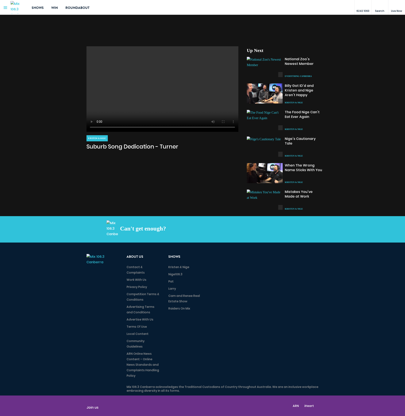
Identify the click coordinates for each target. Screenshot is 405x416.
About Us (135, 256)
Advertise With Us (140, 319)
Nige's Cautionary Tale (300, 141)
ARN (296, 406)
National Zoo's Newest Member (299, 61)
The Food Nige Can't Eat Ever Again (302, 114)
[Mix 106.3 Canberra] (18, 7)
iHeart (309, 406)
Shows (38, 7)
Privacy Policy (137, 287)
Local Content (137, 334)
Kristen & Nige (178, 267)
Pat (171, 281)
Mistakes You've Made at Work (299, 194)
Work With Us (136, 280)
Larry (172, 288)
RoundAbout (77, 7)
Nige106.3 (175, 274)
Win (54, 7)
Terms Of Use (137, 327)
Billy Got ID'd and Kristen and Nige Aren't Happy (299, 90)
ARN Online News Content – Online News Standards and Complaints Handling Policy (143, 365)
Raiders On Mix (179, 308)
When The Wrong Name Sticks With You (303, 167)
